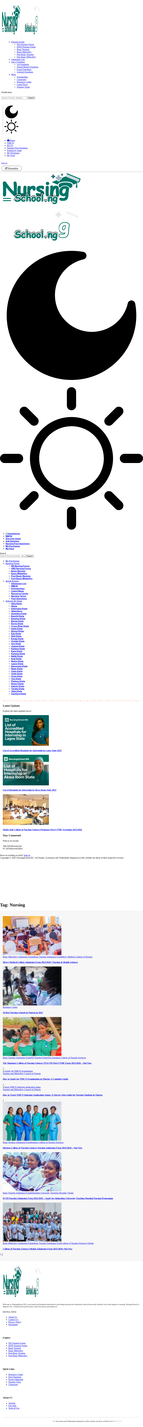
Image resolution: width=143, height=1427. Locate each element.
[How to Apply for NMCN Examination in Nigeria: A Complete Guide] (18, 1071)
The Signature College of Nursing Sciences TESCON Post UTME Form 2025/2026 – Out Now (47, 1063)
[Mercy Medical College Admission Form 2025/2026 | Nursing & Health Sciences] (32, 954)
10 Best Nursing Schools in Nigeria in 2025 (23, 1012)
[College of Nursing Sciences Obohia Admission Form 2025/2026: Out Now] (32, 1241)
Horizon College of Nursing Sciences (47, 1142)
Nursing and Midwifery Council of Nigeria (22, 1073)
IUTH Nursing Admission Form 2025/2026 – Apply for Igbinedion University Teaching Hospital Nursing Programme (58, 1198)
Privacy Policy (14, 1322)
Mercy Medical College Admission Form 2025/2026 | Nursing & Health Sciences (40, 962)
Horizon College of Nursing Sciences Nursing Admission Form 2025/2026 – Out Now (42, 1148)
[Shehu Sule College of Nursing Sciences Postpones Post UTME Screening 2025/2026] (26, 824)
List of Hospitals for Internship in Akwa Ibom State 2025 (29, 790)
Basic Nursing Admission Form (47, 957)
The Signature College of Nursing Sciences (67, 1058)
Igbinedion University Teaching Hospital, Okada (52, 1193)
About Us (12, 1317)
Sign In (27, 855)
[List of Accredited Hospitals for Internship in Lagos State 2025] (26, 745)
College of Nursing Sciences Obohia (77, 1243)
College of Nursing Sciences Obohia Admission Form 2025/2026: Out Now (37, 1249)
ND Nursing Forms (39, 1058)
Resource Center (10, 1007)
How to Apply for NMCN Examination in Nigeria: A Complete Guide (35, 1079)
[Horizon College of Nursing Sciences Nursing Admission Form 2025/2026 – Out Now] (32, 1140)
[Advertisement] (71, 879)
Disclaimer (13, 1324)
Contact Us (13, 1319)
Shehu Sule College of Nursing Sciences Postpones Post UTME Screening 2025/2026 (42, 829)
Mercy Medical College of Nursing (76, 957)
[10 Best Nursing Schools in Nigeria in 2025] (32, 1005)
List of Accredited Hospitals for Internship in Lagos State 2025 (32, 750)
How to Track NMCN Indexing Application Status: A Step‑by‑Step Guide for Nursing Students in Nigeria (52, 1095)
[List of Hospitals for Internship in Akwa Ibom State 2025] (26, 784)
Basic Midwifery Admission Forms (18, 957)
